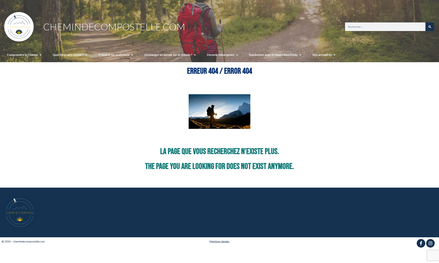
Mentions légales (219, 241)
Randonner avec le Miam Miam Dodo (273, 55)
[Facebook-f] (421, 243)
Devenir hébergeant (220, 55)
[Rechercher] (429, 26)
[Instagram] (430, 243)
